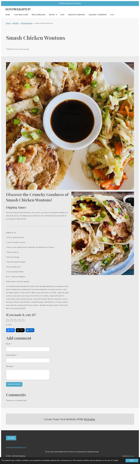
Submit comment (14, 384)
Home (8, 23)
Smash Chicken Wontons (44, 23)
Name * (8, 344)
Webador (89, 419)
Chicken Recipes (26, 23)
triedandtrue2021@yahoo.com (16, 447)
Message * (10, 366)
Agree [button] (132, 460)
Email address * (11, 355)
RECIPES (16, 23)
